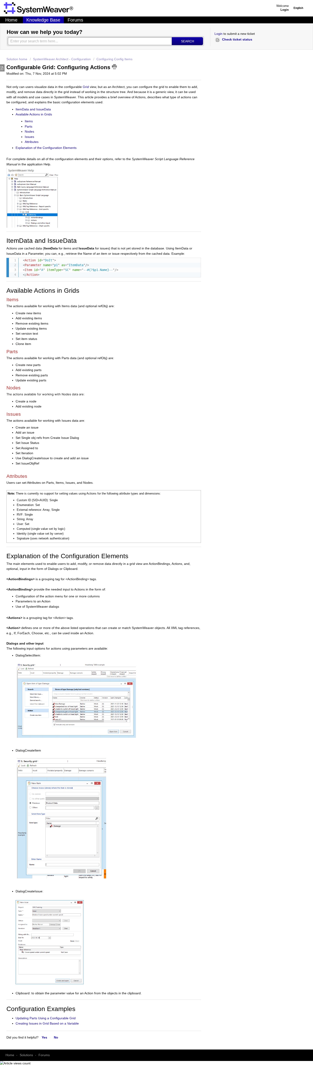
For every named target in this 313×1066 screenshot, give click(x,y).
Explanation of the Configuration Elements (46, 148)
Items (29, 121)
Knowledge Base (43, 19)
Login (218, 34)
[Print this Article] (114, 66)
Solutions (26, 1055)
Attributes (31, 142)
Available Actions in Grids (34, 114)
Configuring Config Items (114, 59)
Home (11, 19)
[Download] (95, 504)
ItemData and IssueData (33, 109)
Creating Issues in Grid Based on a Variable (47, 1023)
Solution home (17, 59)
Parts (28, 126)
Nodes (29, 131)
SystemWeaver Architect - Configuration (62, 59)
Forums (75, 19)
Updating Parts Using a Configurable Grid (46, 1018)
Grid (86, 87)
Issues (29, 137)
